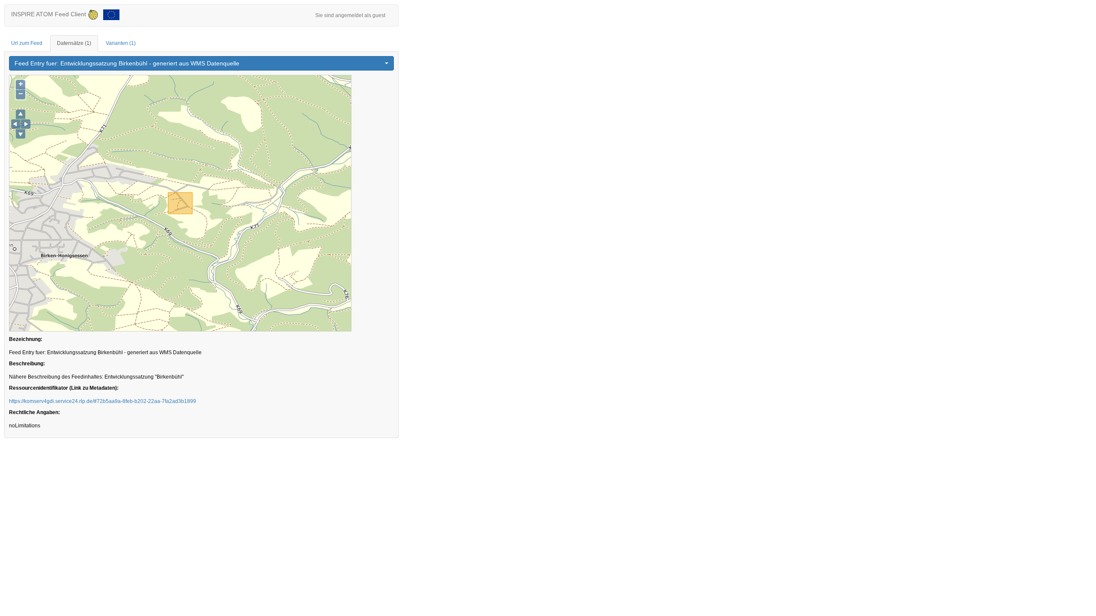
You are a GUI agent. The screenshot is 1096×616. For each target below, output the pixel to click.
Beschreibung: (27, 364)
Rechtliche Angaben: (34, 412)
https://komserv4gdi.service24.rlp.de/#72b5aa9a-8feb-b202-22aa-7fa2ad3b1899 (102, 401)
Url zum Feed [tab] (26, 43)
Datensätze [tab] (74, 43)
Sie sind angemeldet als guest (350, 15)
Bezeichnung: (25, 339)
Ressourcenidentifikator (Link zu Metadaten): (64, 388)
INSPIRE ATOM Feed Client (49, 14)
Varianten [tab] (121, 43)
